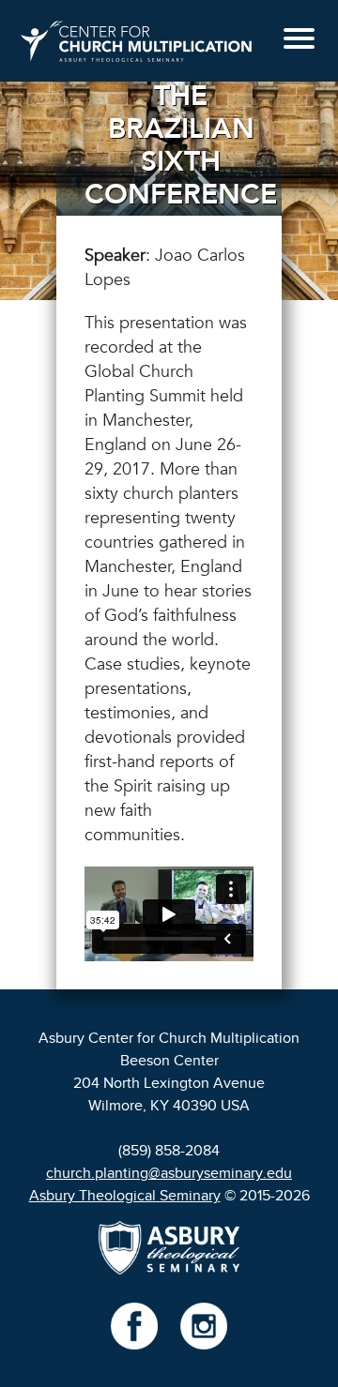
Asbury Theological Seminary (125, 1195)
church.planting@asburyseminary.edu (169, 1173)
